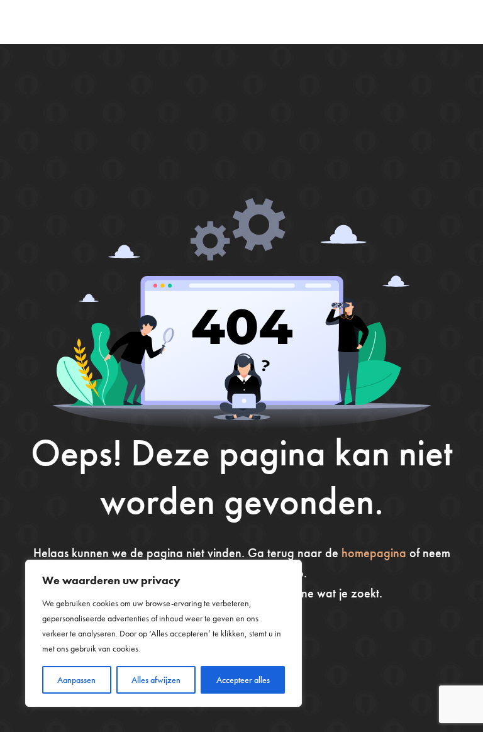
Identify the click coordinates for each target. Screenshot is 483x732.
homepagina (373, 553)
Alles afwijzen (155, 679)
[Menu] (453, 22)
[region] (163, 633)
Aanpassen (76, 679)
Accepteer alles (243, 679)
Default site (64, 21)
